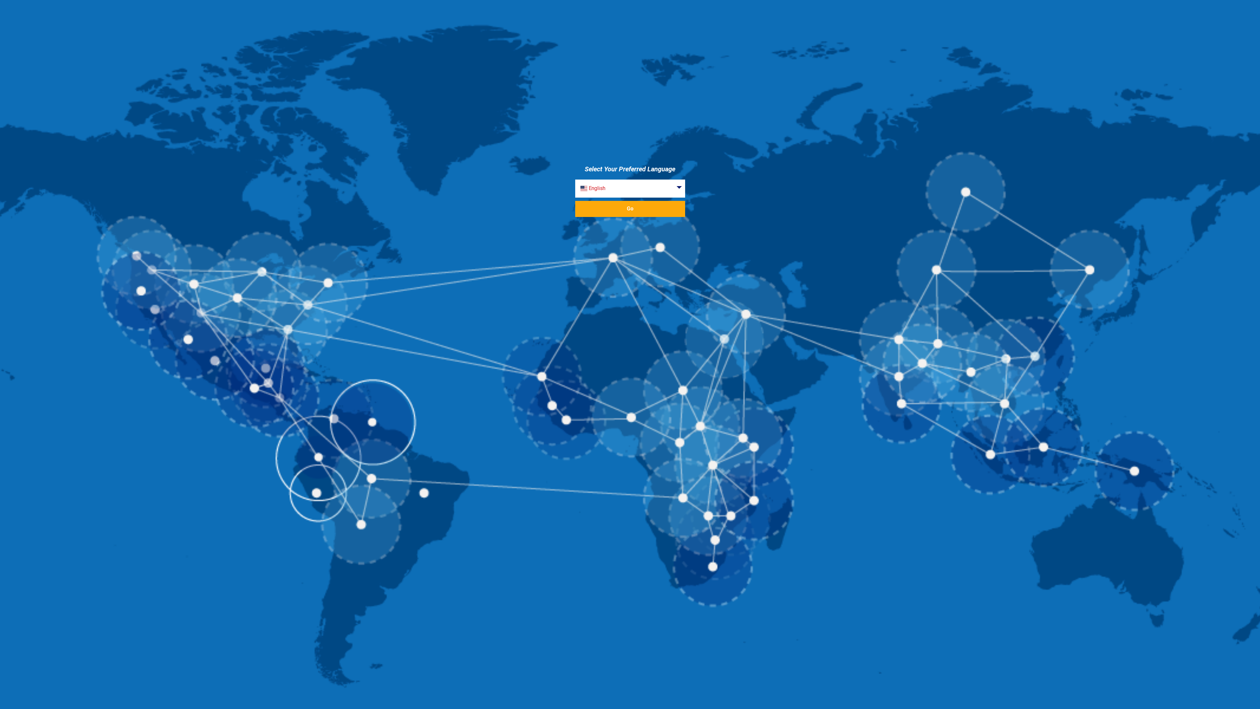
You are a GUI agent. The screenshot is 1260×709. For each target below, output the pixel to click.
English (596, 188)
